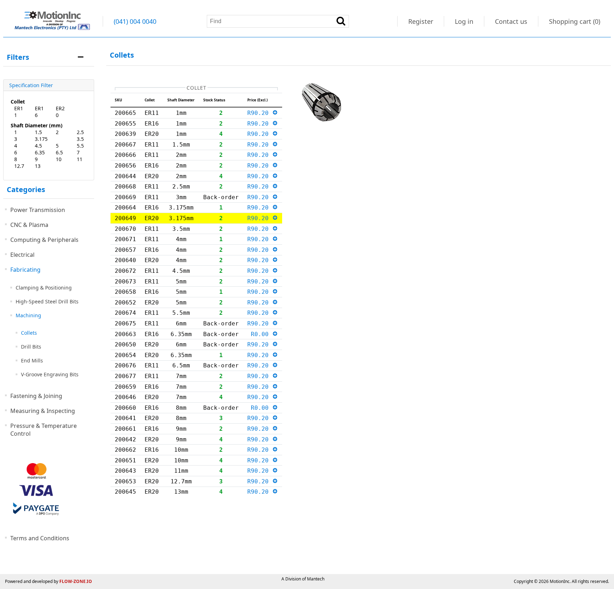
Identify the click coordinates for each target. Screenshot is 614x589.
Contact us (511, 21)
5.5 (80, 145)
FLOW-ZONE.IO (75, 581)
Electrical (22, 255)
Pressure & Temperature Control (43, 429)
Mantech (315, 579)
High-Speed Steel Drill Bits (47, 301)
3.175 (41, 139)
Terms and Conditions (39, 538)
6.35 (40, 152)
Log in (464, 21)
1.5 (38, 132)
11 (79, 159)
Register (420, 21)
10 (58, 159)
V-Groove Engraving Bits (50, 374)
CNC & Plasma (29, 225)
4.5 (38, 145)
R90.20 (259, 113)
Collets (29, 332)
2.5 (80, 132)
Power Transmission (37, 210)
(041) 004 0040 (135, 21)
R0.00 (261, 334)
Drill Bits (31, 346)
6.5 (59, 152)
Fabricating (25, 270)
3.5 (80, 139)
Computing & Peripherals (44, 240)
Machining (28, 315)
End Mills (32, 360)
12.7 (19, 166)
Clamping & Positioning (44, 287)
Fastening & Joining (36, 396)
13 (38, 166)
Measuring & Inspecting (42, 411)
